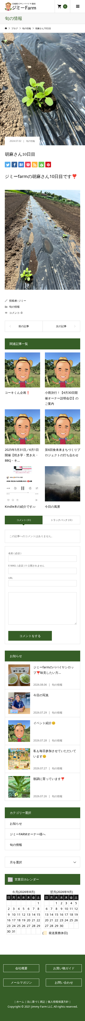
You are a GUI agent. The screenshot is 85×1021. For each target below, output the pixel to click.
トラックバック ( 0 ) (61, 520)
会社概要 (21, 968)
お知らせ (16, 823)
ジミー (22, 300)
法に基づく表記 (36, 1001)
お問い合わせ (64, 982)
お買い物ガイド (64, 968)
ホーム (20, 1001)
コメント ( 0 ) (24, 520)
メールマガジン (21, 982)
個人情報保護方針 (58, 1001)
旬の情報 (30, 140)
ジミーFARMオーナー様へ (28, 834)
